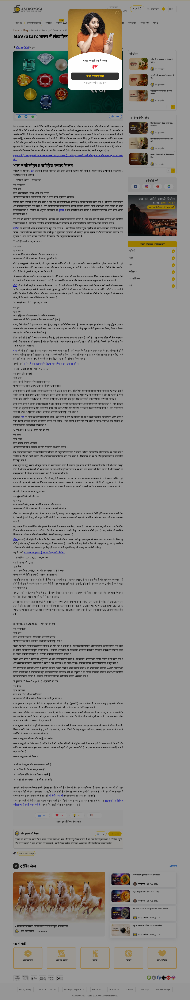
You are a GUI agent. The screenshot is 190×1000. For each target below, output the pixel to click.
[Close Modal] (117, 13)
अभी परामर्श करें (95, 76)
